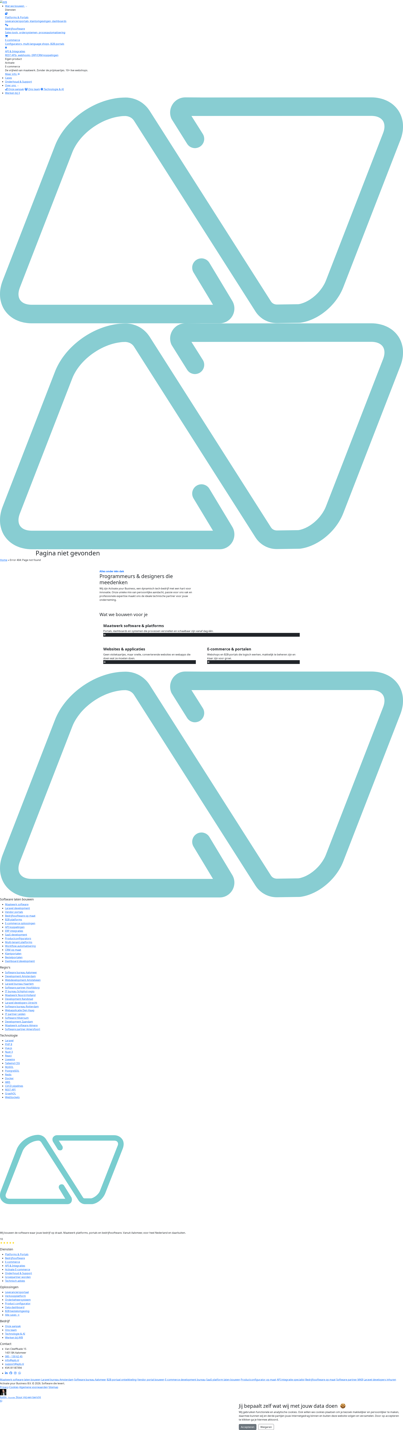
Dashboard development (20, 961)
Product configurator (18, 1303)
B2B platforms (13, 919)
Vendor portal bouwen (150, 1379)
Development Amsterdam (20, 976)
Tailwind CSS (12, 1063)
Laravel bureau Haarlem (19, 984)
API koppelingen (15, 927)
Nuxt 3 (9, 1052)
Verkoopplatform (15, 1296)
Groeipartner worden (18, 1277)
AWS (7, 1082)
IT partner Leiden (15, 1014)
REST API (10, 1089)
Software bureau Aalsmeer (21, 972)
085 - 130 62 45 (14, 1356)
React (8, 1055)
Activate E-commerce (17, 1269)
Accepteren (247, 1427)
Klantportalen (13, 953)
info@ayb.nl (12, 1360)
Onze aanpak (16, 89)
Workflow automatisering (20, 946)
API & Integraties (15, 1265)
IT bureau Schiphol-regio (19, 991)
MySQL (9, 1067)
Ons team (34, 89)
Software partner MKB (349, 1379)
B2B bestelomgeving (17, 1311)
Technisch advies (15, 1281)
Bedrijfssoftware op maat (20, 915)
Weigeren (266, 1427)
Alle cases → (12, 1315)
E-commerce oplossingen (20, 923)
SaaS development (16, 934)
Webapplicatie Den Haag (19, 1010)
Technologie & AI (53, 89)
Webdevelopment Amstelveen (23, 980)
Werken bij (12, 93)
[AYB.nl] (3, 2)
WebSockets (12, 1097)
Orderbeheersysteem (18, 1299)
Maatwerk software (16, 904)
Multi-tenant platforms (18, 942)
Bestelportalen (14, 957)
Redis (8, 1074)
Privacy (4, 1387)
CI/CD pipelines (14, 1086)
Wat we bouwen (15, 6)
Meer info (11, 74)
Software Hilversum (17, 1018)
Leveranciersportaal (17, 1292)
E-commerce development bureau (185, 1379)
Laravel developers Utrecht (21, 1002)
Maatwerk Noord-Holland (20, 995)
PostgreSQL (12, 1070)
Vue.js (8, 1048)
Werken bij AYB (14, 1337)
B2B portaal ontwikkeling (122, 1379)
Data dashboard (14, 1307)
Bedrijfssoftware (15, 1258)
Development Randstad (19, 999)
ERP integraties (14, 931)
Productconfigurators (18, 938)
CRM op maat (13, 949)
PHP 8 (8, 1044)
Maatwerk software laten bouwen (20, 1379)
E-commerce (12, 1262)
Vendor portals (14, 912)
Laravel (9, 1040)
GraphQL (10, 1093)
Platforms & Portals (16, 1254)
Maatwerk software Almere (21, 1025)
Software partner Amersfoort (22, 1029)
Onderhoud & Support (18, 81)
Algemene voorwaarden (33, 1387)
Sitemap (53, 1387)
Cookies (14, 1387)
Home (3, 560)
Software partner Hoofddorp (22, 987)
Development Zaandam (19, 1021)
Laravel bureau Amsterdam (57, 1379)
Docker (9, 1078)
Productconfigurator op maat (258, 1379)
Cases (8, 78)
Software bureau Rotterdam (22, 1006)
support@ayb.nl (14, 1364)
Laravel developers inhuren (380, 1379)
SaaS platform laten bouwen (223, 1379)
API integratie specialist (291, 1379)
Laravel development (17, 908)
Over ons (11, 85)
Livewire (10, 1059)
